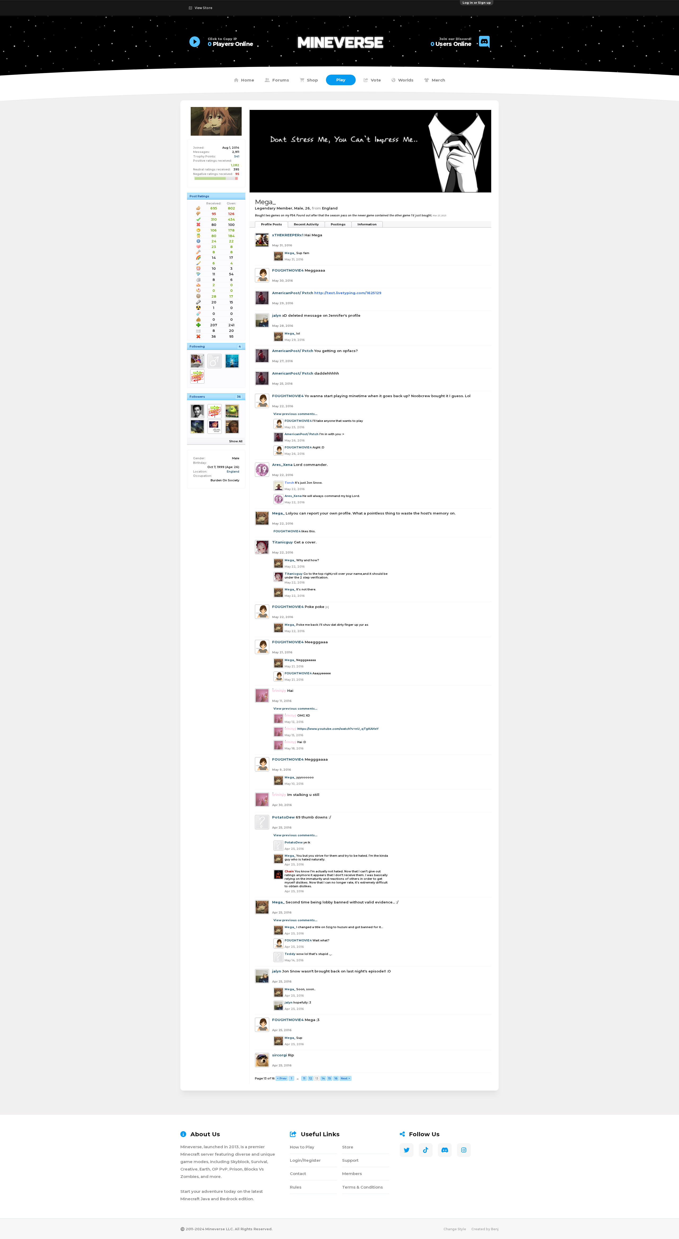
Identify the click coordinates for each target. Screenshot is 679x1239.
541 (236, 156)
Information (367, 224)
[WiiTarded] (233, 361)
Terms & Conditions (362, 1187)
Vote (376, 80)
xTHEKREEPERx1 (287, 235)
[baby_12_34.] (198, 361)
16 (336, 1078)
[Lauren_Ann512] (215, 426)
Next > (345, 1078)
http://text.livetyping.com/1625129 (347, 293)
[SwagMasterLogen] (198, 411)
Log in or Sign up (477, 3)
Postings (338, 224)
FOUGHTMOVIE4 (288, 270)
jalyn (276, 315)
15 (329, 1078)
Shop (312, 80)
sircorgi (279, 1055)
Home (247, 80)
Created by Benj (485, 1229)
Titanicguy (282, 542)
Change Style (454, 1229)
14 (323, 1078)
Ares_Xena (282, 464)
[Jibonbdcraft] (233, 426)
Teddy (290, 954)
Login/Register (305, 1160)
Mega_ (290, 253)
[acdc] (215, 411)
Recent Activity (306, 224)
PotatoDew (283, 817)
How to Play (302, 1147)
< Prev (281, 1078)
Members (352, 1173)
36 (239, 396)
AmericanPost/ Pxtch (292, 293)
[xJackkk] (233, 411)
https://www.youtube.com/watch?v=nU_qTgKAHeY (338, 729)
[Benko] (198, 376)
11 (304, 1078)
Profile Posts (271, 224)
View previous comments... (295, 414)
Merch (438, 80)
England (233, 471)
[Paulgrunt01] (198, 426)
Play (340, 79)
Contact (298, 1173)
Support (350, 1160)
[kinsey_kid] (215, 361)
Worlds (406, 80)
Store (347, 1147)
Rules (295, 1187)
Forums (280, 80)
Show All (235, 441)
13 (316, 1078)
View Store (203, 8)
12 (310, 1078)
